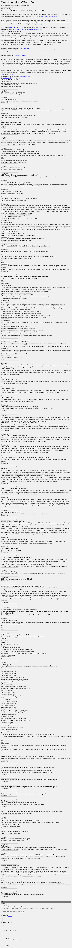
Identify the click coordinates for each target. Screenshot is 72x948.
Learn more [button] (28, 78)
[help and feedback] (2, 919)
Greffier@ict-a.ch (25, 76)
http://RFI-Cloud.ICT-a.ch (49, 16)
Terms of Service (40, 908)
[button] (36, 633)
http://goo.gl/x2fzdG (21, 55)
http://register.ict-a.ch (7, 74)
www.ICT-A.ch (13, 27)
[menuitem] (37, 928)
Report (22, 911)
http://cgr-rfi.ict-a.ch (23, 48)
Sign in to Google (6, 78)
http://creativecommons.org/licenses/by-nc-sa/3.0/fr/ (28, 29)
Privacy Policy (50, 908)
